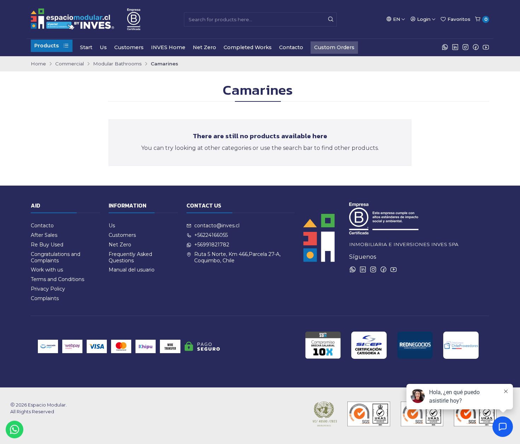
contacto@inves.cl (216, 225)
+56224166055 (211, 235)
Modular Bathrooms (117, 64)
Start (86, 47)
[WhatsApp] (445, 47)
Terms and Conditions (57, 279)
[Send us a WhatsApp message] (14, 429)
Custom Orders (334, 47)
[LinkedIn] (455, 47)
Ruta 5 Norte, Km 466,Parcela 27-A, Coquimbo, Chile (237, 257)
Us (103, 47)
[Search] (331, 19)
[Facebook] (475, 47)
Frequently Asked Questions (130, 257)
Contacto (291, 47)
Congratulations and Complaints (55, 257)
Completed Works (248, 47)
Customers (129, 47)
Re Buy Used (47, 244)
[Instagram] (465, 47)
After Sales (44, 235)
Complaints (45, 298)
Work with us (47, 270)
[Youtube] (486, 47)
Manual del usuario (132, 270)
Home (38, 64)
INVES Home (168, 47)
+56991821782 (211, 244)
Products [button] (46, 45)
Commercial (69, 64)
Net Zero (204, 47)
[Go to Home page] (85, 19)
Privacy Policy (48, 289)
